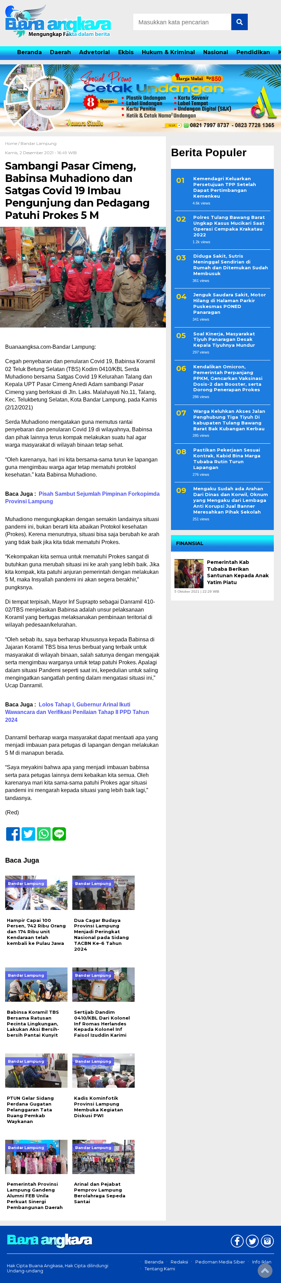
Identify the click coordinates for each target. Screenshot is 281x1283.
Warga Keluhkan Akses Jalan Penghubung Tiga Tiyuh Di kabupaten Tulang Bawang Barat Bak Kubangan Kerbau (229, 419)
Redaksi (179, 1262)
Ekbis (126, 52)
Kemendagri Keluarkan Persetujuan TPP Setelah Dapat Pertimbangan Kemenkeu (224, 187)
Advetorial (94, 52)
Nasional (215, 52)
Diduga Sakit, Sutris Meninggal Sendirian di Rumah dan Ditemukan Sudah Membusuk (230, 264)
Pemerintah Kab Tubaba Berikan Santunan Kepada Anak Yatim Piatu (238, 572)
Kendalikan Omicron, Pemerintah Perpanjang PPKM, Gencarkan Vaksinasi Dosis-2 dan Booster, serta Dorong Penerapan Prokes (227, 378)
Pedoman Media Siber (220, 1262)
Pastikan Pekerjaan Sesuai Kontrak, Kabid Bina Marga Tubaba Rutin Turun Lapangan (226, 458)
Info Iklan (261, 1262)
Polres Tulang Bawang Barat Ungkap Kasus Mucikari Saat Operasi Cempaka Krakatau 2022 (229, 225)
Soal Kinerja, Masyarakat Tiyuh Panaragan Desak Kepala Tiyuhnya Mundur (224, 339)
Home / (13, 143)
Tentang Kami (160, 1268)
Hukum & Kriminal (168, 52)
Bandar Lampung (39, 143)
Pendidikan (253, 52)
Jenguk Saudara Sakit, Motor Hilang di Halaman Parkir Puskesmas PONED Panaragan (229, 303)
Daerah (60, 52)
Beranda (29, 52)
